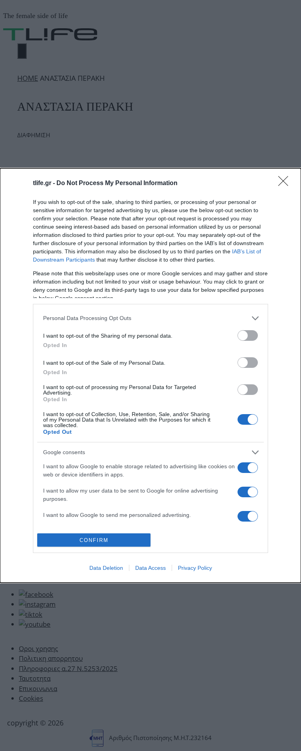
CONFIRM (94, 540)
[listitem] (150, 318)
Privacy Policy (195, 568)
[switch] (248, 335)
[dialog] (150, 375)
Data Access (150, 568)
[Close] (285, 183)
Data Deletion (106, 568)
